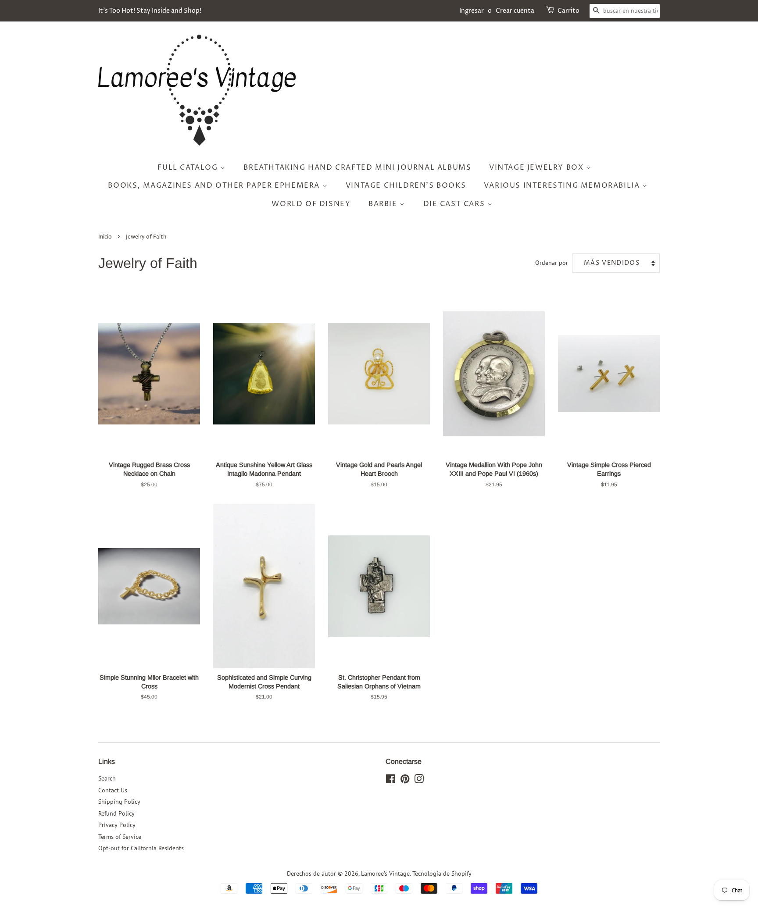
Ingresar (471, 11)
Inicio (105, 237)
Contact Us (112, 790)
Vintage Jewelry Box (537, 167)
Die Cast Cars (455, 204)
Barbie (384, 204)
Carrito (568, 11)
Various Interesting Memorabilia (563, 185)
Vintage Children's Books (406, 185)
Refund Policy (116, 813)
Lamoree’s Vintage (385, 873)
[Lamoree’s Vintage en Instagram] (419, 780)
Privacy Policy (117, 825)
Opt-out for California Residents (141, 848)
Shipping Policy (119, 802)
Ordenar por (551, 262)
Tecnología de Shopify (442, 873)
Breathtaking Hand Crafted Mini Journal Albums (357, 167)
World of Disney (311, 204)
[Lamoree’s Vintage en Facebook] (391, 780)
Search (107, 778)
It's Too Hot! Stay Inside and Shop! (149, 11)
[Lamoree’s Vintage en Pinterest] (405, 780)
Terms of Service (119, 837)
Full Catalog (188, 167)
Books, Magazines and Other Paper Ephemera (215, 185)
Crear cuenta (515, 11)
